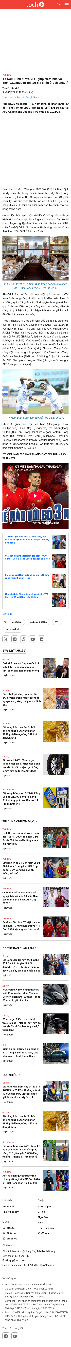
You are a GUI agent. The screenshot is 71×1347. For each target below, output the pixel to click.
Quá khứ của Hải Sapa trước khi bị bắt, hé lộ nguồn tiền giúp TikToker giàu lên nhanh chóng (20, 667)
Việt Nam (6, 75)
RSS (40, 1222)
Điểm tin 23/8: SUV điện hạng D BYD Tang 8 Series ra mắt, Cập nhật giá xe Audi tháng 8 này (20, 1053)
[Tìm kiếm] (56, 5)
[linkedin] (41, 639)
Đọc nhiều (10, 1075)
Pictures (11, 1233)
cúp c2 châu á (38, 621)
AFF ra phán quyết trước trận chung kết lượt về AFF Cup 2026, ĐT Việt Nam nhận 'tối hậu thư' (21, 1179)
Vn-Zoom (43, 1233)
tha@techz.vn (47, 1265)
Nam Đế (14, 88)
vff (56, 621)
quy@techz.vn (17, 1260)
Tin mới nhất (14, 651)
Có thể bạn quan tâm (18, 948)
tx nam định (12, 629)
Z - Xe (41, 1211)
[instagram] (23, 639)
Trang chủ (8, 1206)
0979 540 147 (22, 1255)
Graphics (11, 1238)
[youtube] (32, 639)
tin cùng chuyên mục (18, 821)
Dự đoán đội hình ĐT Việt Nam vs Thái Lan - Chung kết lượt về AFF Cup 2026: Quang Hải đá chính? (21, 926)
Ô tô (4, 1045)
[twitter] (5, 639)
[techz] (35, 4)
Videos (10, 1227)
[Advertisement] (35, 151)
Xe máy (5, 756)
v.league (17, 621)
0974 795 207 (30, 1265)
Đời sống (6, 659)
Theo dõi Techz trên (13, 97)
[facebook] (14, 639)
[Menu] (67, 4)
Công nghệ (44, 1206)
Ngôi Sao (43, 1217)
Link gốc (7, 613)
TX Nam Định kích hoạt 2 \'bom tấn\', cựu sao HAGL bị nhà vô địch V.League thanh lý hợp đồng (27, 539)
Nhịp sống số (8, 789)
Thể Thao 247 (46, 1228)
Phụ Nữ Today (10, 1211)
